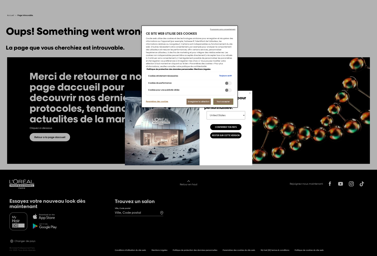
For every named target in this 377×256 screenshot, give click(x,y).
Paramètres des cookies (157, 101)
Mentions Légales (202, 69)
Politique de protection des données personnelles (170, 69)
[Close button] (250, 93)
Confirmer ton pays (226, 127)
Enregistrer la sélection (198, 101)
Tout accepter (223, 101)
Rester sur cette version (226, 135)
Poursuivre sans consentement (222, 29)
